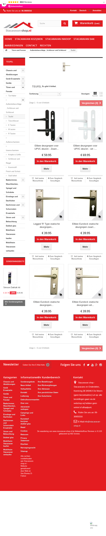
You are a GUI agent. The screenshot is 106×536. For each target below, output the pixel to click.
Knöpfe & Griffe (14, 155)
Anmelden (97, 10)
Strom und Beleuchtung (11, 219)
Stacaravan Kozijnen (29, 39)
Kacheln (95, 96)
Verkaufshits (26, 389)
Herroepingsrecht (28, 448)
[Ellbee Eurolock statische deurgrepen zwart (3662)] (85, 203)
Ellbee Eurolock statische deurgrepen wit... (85, 303)
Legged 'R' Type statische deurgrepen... (46, 225)
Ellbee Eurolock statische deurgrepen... (46, 303)
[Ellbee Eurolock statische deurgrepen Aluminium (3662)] (47, 281)
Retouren (24, 434)
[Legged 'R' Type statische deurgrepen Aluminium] (47, 203)
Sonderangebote (15, 261)
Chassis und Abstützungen (12, 72)
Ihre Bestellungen (45, 382)
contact (31, 45)
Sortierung (33, 94)
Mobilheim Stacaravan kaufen (10, 234)
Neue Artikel (26, 385)
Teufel (10, 117)
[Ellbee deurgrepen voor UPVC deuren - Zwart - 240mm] (47, 125)
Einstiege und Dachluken (12, 199)
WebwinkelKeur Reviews (84, 431)
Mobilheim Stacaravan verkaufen (10, 247)
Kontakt (73, 10)
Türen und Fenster (10, 89)
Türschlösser (13, 121)
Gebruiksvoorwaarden (30, 400)
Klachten (24, 444)
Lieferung (25, 396)
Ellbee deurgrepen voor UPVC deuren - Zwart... (47, 147)
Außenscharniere (12, 142)
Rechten (45, 45)
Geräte (8, 83)
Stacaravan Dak (84, 39)
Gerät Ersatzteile (13, 79)
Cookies (24, 431)
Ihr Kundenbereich (49, 377)
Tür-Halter (12, 96)
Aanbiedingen (14, 45)
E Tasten (11, 125)
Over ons (24, 403)
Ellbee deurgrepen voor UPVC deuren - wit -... (85, 147)
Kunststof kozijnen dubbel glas (26, 421)
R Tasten (11, 134)
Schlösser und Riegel (13, 161)
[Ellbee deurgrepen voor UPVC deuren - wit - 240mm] (85, 125)
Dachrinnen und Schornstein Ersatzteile (13, 209)
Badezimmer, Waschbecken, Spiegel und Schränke (12, 186)
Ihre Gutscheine (44, 396)
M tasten (11, 129)
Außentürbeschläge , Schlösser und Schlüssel (13, 108)
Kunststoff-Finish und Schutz (13, 169)
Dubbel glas (11, 226)
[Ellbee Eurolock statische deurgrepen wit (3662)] (85, 281)
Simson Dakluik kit (11, 287)
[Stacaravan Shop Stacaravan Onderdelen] (18, 27)
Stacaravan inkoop (58, 39)
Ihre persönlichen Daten (48, 392)
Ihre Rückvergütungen (47, 385)
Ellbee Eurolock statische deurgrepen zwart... (85, 225)
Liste (101, 96)
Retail (23, 427)
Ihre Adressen (44, 389)
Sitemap (24, 451)
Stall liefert (12, 176)
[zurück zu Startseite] (6, 50)
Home (8, 39)
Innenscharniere (12, 150)
